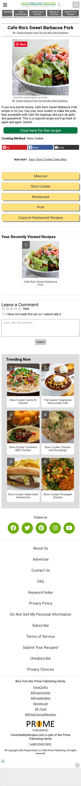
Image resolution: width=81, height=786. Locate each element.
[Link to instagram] (55, 528)
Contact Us (40, 570)
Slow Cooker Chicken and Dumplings (58, 449)
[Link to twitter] (27, 528)
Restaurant (40, 197)
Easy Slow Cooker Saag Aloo (48, 159)
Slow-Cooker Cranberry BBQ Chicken (23, 449)
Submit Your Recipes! (40, 647)
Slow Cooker (40, 186)
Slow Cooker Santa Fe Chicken (23, 402)
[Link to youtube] (69, 528)
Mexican (40, 176)
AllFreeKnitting (40, 698)
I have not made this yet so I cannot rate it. (34, 314)
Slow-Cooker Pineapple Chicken (58, 496)
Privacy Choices (40, 669)
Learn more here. (41, 744)
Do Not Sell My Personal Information (40, 614)
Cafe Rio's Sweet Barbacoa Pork (40, 283)
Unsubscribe (40, 658)
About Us (40, 548)
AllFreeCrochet (40, 693)
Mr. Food (40, 709)
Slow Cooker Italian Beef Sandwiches (23, 496)
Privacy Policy (40, 603)
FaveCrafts (40, 687)
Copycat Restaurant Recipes (40, 217)
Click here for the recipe (40, 130)
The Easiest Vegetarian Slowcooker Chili (58, 402)
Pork (40, 207)
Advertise (41, 559)
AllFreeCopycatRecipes (40, 714)
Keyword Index (40, 592)
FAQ (40, 581)
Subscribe (40, 625)
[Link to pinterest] (41, 528)
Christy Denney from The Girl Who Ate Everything (42, 32)
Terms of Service (40, 636)
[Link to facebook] (13, 528)
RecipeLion (40, 704)
